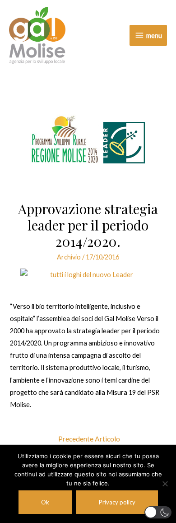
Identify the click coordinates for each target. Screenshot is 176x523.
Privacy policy (117, 502)
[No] (164, 483)
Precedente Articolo (89, 439)
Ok (45, 502)
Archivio (69, 257)
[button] (157, 512)
